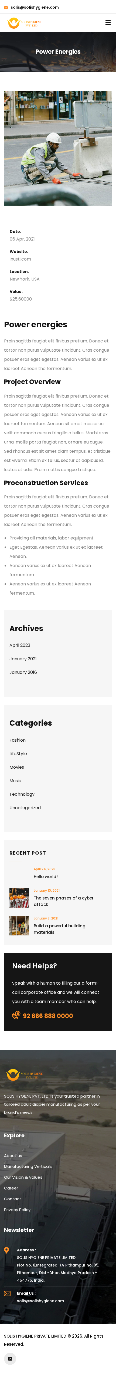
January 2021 (23, 659)
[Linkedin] (10, 1359)
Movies (16, 767)
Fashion (17, 740)
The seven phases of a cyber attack (64, 901)
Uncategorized (25, 808)
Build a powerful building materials (60, 929)
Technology (22, 794)
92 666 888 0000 (48, 1016)
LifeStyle (18, 754)
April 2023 (19, 645)
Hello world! (46, 876)
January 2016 (23, 672)
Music (15, 781)
